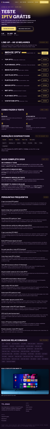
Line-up (16, 2)
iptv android (33, 358)
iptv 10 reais (23, 353)
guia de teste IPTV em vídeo (10, 395)
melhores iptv (30, 348)
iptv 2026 (15, 348)
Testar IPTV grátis (5, 416)
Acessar (45, 53)
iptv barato (16, 353)
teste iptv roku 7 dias (28, 356)
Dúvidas (36, 2)
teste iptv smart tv (39, 356)
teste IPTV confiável (20, 189)
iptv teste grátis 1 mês (7, 353)
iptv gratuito (5, 346)
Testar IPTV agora (8, 28)
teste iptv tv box (15, 358)
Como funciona (23, 2)
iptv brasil (44, 353)
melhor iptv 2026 (21, 348)
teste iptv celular (25, 358)
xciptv (3, 361)
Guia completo (29, 409)
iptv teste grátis (15, 343)
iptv (3, 343)
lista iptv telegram (11, 361)
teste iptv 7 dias (5, 351)
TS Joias (6, 2)
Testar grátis (44, 2)
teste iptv (8, 343)
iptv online (38, 353)
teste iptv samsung (6, 358)
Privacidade (3, 420)
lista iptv (12, 346)
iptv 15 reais (31, 353)
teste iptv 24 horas (25, 351)
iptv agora (4, 356)
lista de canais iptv (6, 348)
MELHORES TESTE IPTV (25, 29)
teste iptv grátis (31, 343)
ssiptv (39, 358)
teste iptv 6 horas (15, 351)
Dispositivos (30, 2)
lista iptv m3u (38, 346)
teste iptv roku (18, 356)
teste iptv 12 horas (35, 351)
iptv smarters (45, 358)
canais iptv (10, 356)
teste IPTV (5, 186)
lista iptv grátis (29, 346)
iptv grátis (23, 343)
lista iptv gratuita (20, 346)
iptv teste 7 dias (38, 348)
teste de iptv (40, 343)
